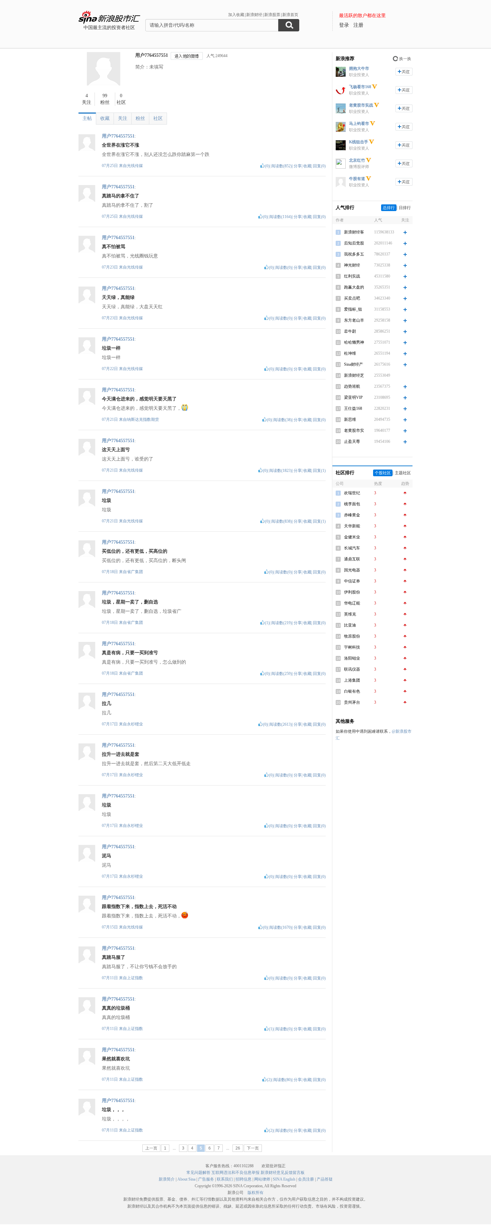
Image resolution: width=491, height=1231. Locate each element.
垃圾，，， (113, 1109)
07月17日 (110, 724)
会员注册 (306, 1179)
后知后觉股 (354, 243)
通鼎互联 (352, 559)
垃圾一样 (111, 348)
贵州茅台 (352, 702)
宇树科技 (352, 647)
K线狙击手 (358, 142)
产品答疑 (325, 1179)
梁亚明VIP (353, 397)
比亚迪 (350, 625)
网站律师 (262, 1179)
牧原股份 (352, 636)
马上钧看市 (359, 123)
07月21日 (110, 419)
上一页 (151, 1148)
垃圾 (106, 500)
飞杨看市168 (360, 86)
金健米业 (352, 537)
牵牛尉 (350, 331)
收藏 (105, 118)
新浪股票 (272, 14)
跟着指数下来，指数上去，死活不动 (139, 906)
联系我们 (225, 1179)
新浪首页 (290, 14)
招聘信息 (243, 1179)
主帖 (87, 118)
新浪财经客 (354, 232)
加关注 (404, 71)
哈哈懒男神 (354, 342)
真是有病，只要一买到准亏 (130, 652)
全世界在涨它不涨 (120, 145)
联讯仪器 (352, 669)
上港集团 (352, 680)
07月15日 (110, 927)
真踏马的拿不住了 (120, 195)
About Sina (186, 1179)
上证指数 (135, 978)
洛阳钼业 (352, 658)
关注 (122, 118)
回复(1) (319, 470)
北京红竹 (357, 160)
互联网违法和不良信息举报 (235, 1172)
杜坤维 (350, 353)
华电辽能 (352, 603)
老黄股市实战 (361, 105)
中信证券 (352, 581)
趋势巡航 (352, 386)
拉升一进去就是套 (120, 754)
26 (237, 1148)
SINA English (284, 1179)
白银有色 (352, 691)
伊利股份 (352, 592)
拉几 (106, 703)
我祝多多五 (354, 254)
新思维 (350, 419)
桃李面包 (352, 504)
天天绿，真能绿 (118, 297)
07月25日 (110, 165)
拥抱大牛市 (359, 68)
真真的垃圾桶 (116, 1008)
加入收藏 (236, 14)
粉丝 (140, 118)
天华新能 (352, 526)
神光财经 (352, 265)
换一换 (405, 58)
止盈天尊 (352, 441)
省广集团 (135, 571)
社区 (158, 118)
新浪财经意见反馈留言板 (283, 1172)
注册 (358, 25)
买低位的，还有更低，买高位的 (134, 551)
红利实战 (352, 276)
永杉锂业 (135, 724)
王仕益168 (353, 408)
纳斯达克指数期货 (143, 419)
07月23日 (110, 267)
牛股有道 (357, 178)
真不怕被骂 (113, 246)
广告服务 (206, 1179)
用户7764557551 (151, 55)
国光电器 (352, 570)
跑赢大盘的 (354, 287)
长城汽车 (352, 548)
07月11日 (110, 978)
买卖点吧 (352, 298)
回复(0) (319, 166)
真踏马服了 (113, 957)
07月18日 (110, 571)
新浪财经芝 (354, 375)
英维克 (350, 614)
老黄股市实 (354, 430)
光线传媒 (135, 165)
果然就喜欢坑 (116, 1058)
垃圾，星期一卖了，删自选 (130, 601)
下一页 (253, 1148)
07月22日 (110, 368)
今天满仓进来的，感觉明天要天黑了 (139, 398)
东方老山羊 (354, 320)
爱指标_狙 (353, 309)
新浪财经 (254, 14)
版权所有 (256, 1192)
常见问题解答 (198, 1172)
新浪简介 (167, 1179)
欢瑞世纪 (352, 493)
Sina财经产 (353, 364)
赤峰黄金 (352, 515)
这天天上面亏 (116, 449)
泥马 (106, 855)
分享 (298, 166)
